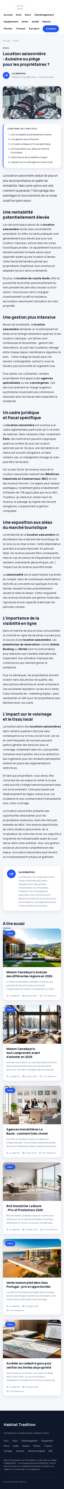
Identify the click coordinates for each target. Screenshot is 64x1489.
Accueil (8, 14)
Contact (51, 28)
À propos (34, 28)
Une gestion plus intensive (25, 139)
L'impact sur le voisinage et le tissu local (31, 162)
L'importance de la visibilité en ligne (29, 157)
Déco (28, 14)
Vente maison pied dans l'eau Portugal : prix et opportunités (28, 1285)
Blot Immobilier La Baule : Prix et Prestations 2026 (24, 1208)
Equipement (11, 21)
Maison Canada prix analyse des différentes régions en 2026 (29, 974)
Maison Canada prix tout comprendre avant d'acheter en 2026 (23, 1053)
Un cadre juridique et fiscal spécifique (31, 144)
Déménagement (44, 14)
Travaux (20, 28)
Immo (25, 21)
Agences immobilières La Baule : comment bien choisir (27, 1131)
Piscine (8, 28)
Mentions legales (36, 1451)
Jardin (35, 21)
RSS (50, 1451)
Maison (46, 21)
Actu (18, 14)
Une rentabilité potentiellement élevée (31, 134)
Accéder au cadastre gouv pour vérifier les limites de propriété (29, 1365)
